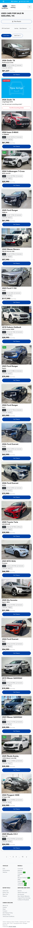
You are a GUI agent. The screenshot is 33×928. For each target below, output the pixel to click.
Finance (5, 896)
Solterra (20, 881)
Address (15, 1)
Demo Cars (6, 892)
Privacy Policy (6, 914)
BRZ (19, 876)
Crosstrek (20, 868)
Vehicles (5, 872)
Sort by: (16, 28)
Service (20, 890)
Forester (20, 872)
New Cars (5, 894)
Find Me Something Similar (16, 107)
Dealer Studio (12, 926)
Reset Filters (6, 35)
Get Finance (16, 74)
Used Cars (5, 890)
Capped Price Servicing (24, 898)
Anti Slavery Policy (8, 913)
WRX (19, 879)
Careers (5, 907)
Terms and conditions (8, 916)
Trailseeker (21, 883)
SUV (4, 868)
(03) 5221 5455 (25, 1)
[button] (29, 6)
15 (22, 857)
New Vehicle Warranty (23, 896)
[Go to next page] (26, 856)
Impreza (20, 870)
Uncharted (20, 885)
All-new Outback (22, 877)
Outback (20, 874)
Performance (6, 870)
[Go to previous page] (7, 856)
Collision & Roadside (23, 899)
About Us (5, 905)
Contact (5, 911)
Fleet (4, 909)
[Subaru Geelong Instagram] (4, 1)
